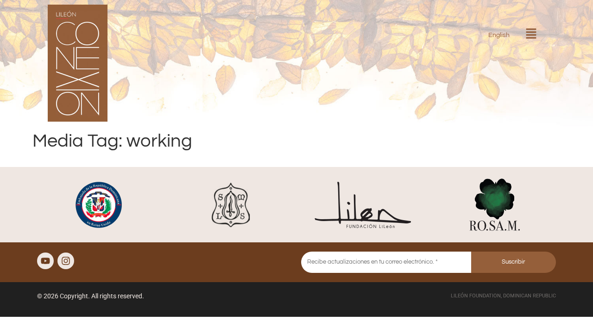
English (499, 34)
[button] (531, 34)
